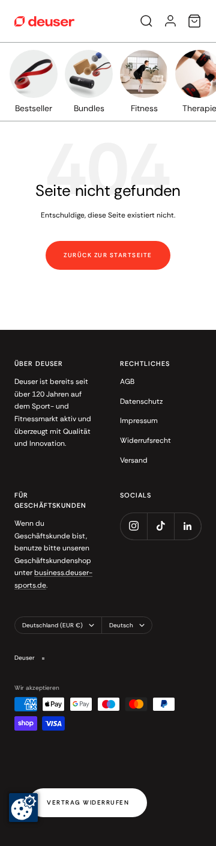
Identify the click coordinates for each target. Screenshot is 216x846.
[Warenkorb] (194, 21)
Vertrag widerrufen (88, 802)
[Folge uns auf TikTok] (160, 526)
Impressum (139, 420)
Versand (134, 460)
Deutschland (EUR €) (52, 625)
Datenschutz (141, 401)
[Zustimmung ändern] (23, 807)
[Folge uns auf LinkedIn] (187, 526)
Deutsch (121, 625)
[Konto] (170, 21)
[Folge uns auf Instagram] (133, 526)
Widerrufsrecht (145, 440)
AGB (127, 381)
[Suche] (146, 21)
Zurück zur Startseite (108, 255)
